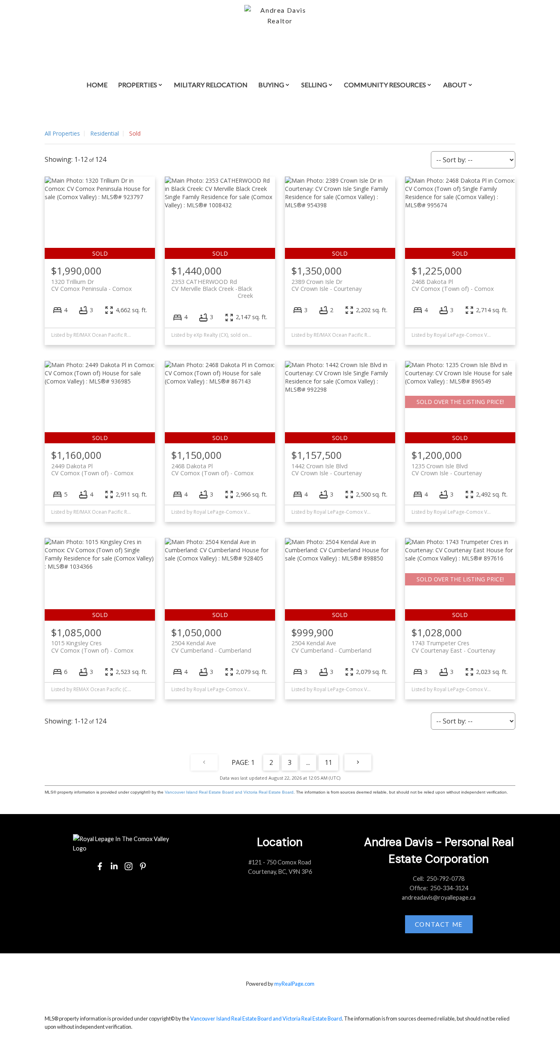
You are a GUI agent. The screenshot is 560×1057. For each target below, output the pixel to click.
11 (328, 762)
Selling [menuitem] (314, 84)
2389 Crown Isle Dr (326, 285)
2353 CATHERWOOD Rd (212, 285)
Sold (135, 133)
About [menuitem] (455, 84)
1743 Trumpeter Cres (453, 646)
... (308, 762)
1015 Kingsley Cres (92, 646)
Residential (104, 133)
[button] (100, 866)
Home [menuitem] (97, 84)
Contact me (439, 924)
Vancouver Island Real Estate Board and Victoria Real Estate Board (229, 792)
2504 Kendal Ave (211, 646)
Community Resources (385, 84)
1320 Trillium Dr (91, 285)
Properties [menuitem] (137, 84)
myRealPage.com (294, 983)
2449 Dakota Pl (92, 469)
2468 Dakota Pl (453, 285)
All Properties (62, 133)
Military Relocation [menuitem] (211, 84)
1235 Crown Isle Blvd (447, 469)
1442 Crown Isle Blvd (326, 469)
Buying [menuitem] (271, 84)
